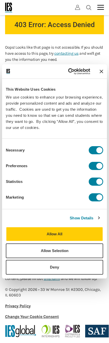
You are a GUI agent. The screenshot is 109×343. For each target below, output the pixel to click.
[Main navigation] (100, 7)
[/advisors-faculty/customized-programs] (72, 331)
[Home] (9, 8)
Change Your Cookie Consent (32, 316)
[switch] (96, 166)
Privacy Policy (18, 305)
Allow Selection (54, 251)
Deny (54, 267)
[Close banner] (101, 71)
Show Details (81, 218)
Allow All (54, 234)
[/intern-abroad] (51, 331)
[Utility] (77, 7)
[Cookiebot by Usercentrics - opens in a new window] (68, 71)
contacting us (66, 53)
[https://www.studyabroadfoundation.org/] (97, 331)
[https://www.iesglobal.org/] (21, 331)
